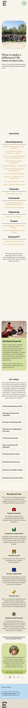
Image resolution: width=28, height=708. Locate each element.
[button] (24, 3)
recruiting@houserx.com (11, 257)
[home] (4, 3)
